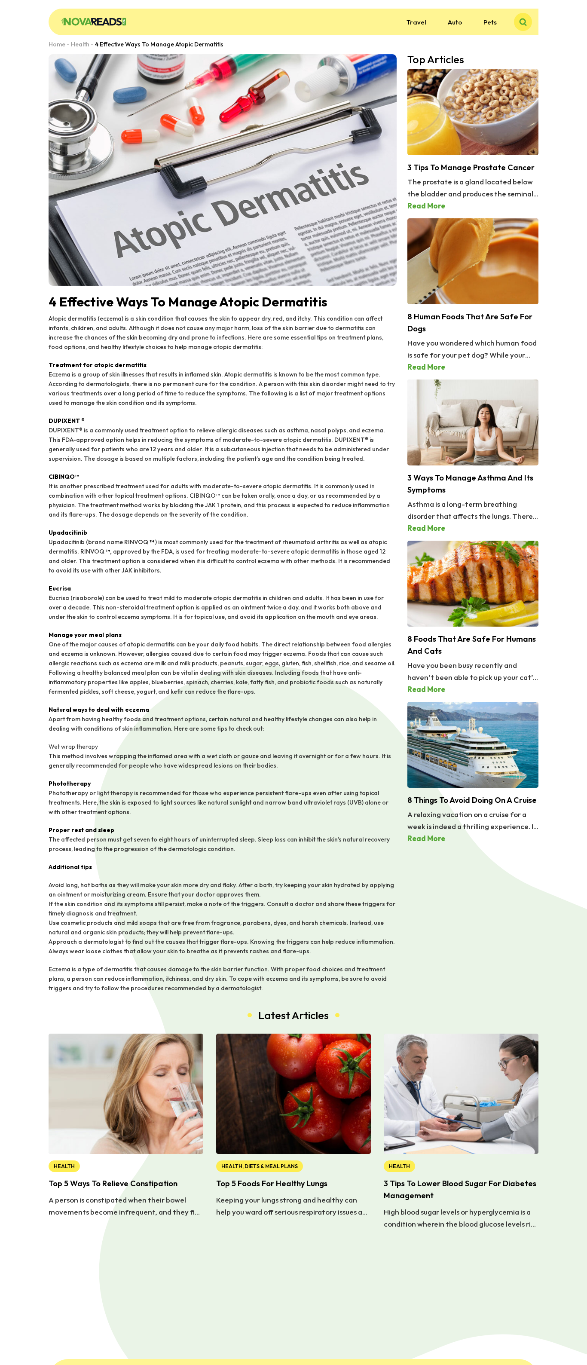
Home (57, 44)
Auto (455, 22)
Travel (416, 22)
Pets (490, 22)
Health (80, 44)
